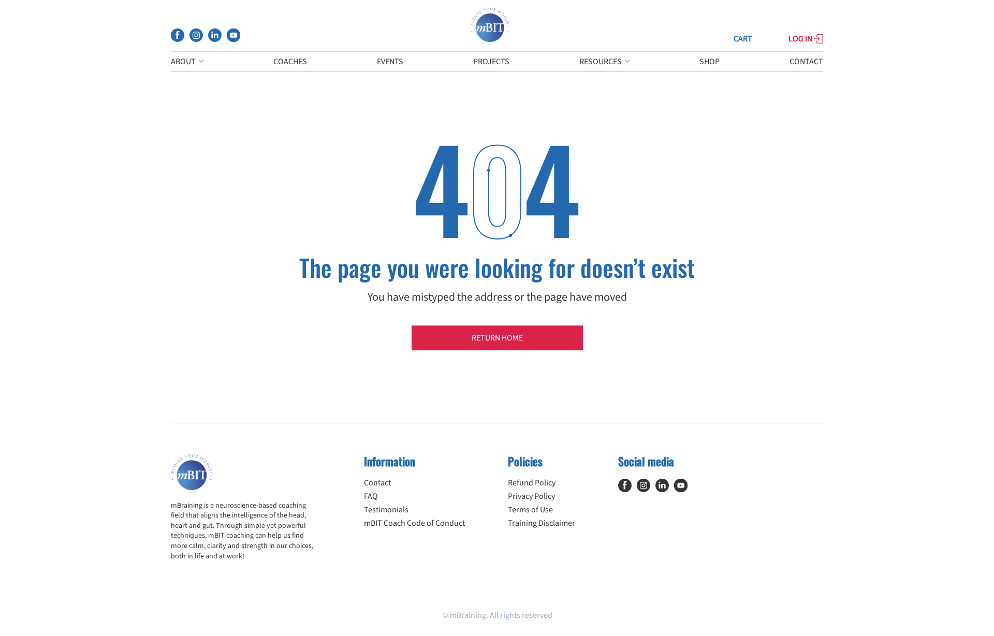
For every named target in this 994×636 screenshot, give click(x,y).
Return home (497, 338)
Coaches (290, 61)
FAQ (371, 496)
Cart (743, 38)
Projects (491, 61)
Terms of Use (530, 510)
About (184, 61)
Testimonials (386, 510)
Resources (601, 61)
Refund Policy (532, 483)
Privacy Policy (531, 496)
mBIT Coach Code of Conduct (414, 523)
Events (390, 61)
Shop (709, 61)
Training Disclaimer (541, 523)
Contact (806, 61)
